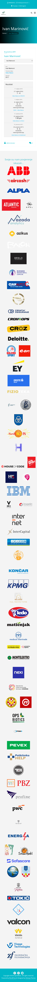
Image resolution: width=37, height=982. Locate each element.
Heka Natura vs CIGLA (18, 121)
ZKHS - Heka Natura (18, 110)
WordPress (12, 978)
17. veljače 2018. (18, 89)
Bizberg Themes (31, 978)
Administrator (10, 143)
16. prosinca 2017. (10, 52)
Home (4, 33)
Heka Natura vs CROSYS (18, 96)
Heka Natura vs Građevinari (19, 135)
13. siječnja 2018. (18, 113)
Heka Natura (9, 73)
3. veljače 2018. (18, 99)
